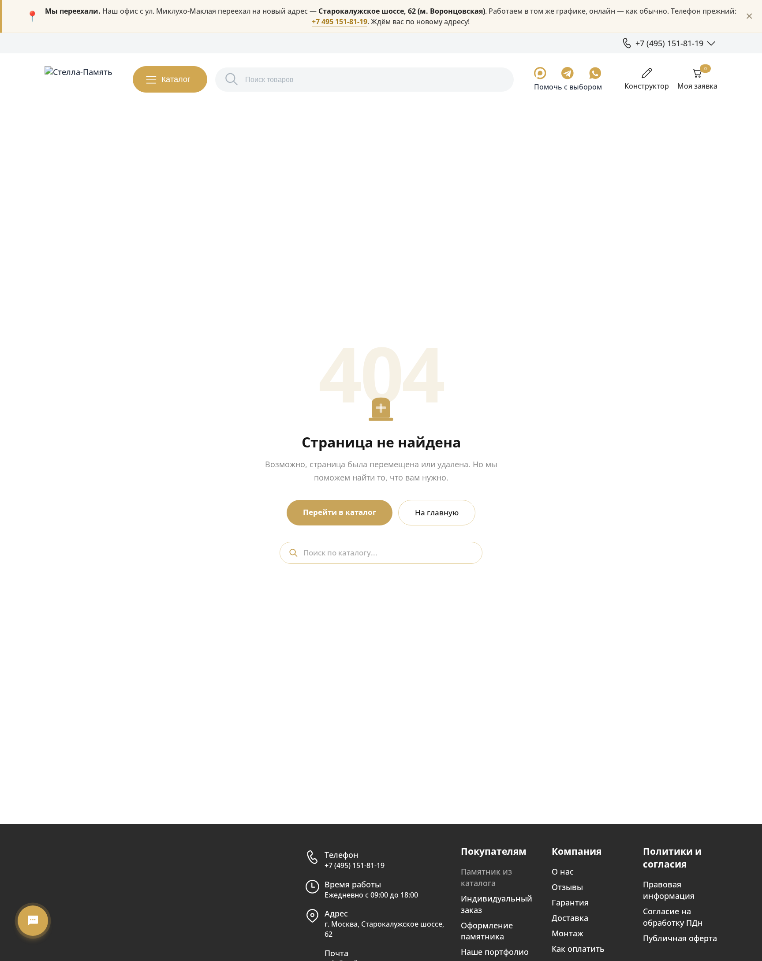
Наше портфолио (495, 951)
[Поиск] (232, 79)
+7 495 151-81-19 (339, 21)
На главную (437, 512)
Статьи (211, 43)
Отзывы (567, 886)
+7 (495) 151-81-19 (355, 865)
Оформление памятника (487, 931)
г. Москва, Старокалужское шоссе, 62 (384, 929)
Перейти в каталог (339, 512)
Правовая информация (669, 890)
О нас (54, 43)
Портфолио (92, 43)
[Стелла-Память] (78, 79)
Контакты (308, 43)
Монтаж (567, 933)
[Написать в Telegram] (567, 73)
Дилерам (175, 43)
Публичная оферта (680, 937)
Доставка (570, 917)
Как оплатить (578, 948)
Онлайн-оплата (257, 43)
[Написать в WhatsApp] (595, 73)
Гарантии (136, 43)
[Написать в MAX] (540, 73)
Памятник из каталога (486, 877)
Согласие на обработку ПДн (673, 916)
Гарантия (570, 902)
